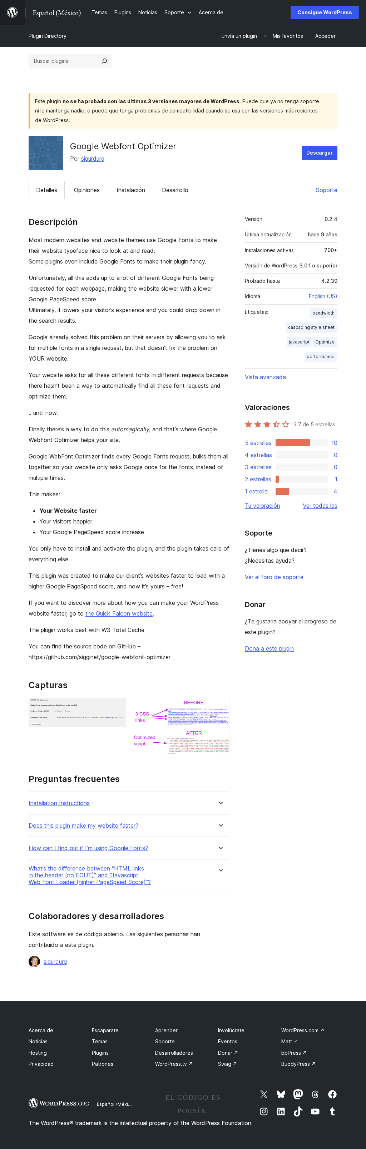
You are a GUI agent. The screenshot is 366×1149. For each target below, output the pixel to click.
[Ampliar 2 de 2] (219, 707)
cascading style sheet (311, 327)
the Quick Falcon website (119, 613)
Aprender (166, 1030)
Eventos (227, 1041)
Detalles (46, 190)
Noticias (38, 1041)
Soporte (326, 190)
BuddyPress (298, 1064)
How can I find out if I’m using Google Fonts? (88, 848)
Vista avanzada (265, 377)
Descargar (319, 153)
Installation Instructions (59, 803)
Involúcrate (231, 1030)
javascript (299, 342)
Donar (228, 1053)
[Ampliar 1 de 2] (116, 707)
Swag (227, 1064)
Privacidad (41, 1064)
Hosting (38, 1053)
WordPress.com (303, 1030)
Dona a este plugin (269, 648)
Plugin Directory (47, 36)
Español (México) (116, 1104)
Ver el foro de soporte (274, 577)
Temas (100, 1041)
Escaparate (105, 1030)
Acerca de (41, 1030)
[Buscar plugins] (104, 61)
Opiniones (87, 190)
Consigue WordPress (324, 12)
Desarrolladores (174, 1053)
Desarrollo (175, 190)
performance (321, 356)
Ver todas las (320, 505)
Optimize (325, 342)
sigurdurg (92, 158)
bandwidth (323, 313)
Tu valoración (262, 505)
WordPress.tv (174, 1064)
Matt (289, 1041)
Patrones (102, 1064)
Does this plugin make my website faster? (83, 825)
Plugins (100, 1053)
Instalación (131, 190)
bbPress (294, 1053)
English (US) (323, 296)
